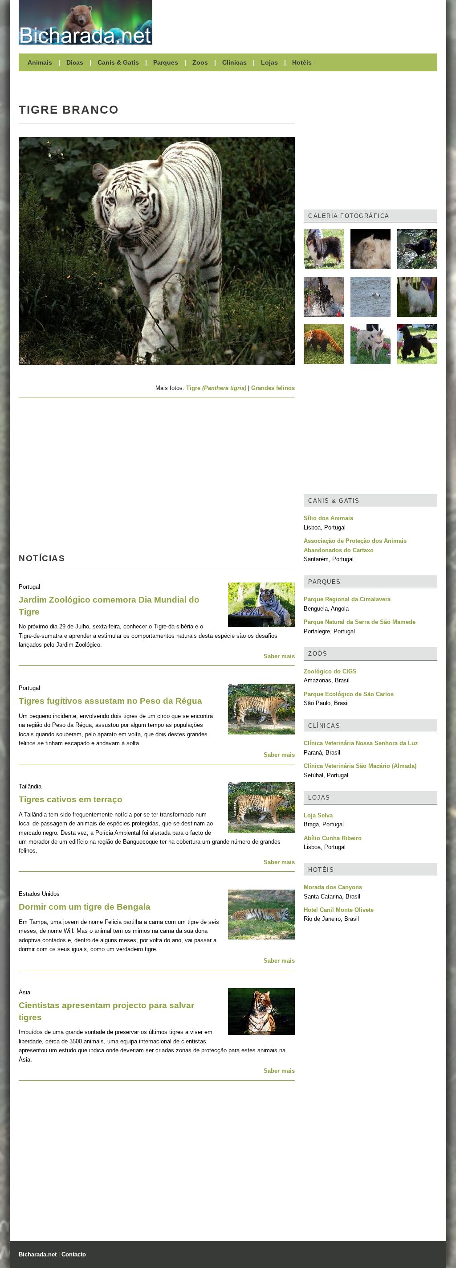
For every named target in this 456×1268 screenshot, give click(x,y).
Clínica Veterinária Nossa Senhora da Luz (361, 743)
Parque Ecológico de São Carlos (349, 694)
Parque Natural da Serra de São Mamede (359, 622)
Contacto (73, 1254)
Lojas (269, 62)
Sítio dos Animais (328, 518)
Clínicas (234, 62)
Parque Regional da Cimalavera (347, 599)
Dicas (74, 62)
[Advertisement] (299, 22)
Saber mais (279, 656)
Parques (165, 62)
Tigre (216, 388)
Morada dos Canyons (333, 887)
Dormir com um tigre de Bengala (85, 906)
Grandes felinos (273, 388)
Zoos (200, 62)
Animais (40, 62)
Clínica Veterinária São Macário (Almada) (360, 766)
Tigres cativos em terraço (70, 799)
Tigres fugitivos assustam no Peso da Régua (110, 701)
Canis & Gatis (118, 62)
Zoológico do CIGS (330, 671)
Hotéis (302, 62)
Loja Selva (318, 815)
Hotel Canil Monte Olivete (339, 910)
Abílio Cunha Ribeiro (333, 838)
